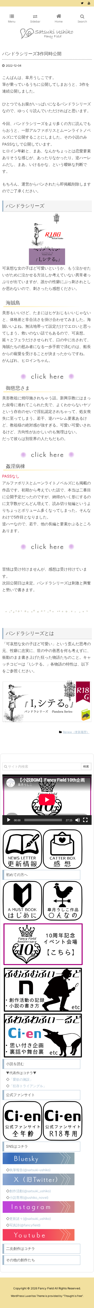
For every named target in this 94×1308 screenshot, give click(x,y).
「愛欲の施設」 (21, 1079)
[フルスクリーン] (85, 820)
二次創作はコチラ (20, 1248)
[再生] (8, 820)
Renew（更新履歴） (76, 732)
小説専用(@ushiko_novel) (28, 1198)
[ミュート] (77, 820)
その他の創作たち (20, 1260)
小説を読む (15, 1063)
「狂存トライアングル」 (28, 1086)
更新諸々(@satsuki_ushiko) (30, 1219)
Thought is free (73, 1296)
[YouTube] (89, 3)
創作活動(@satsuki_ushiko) (30, 1191)
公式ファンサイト (20, 1094)
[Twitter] (82, 3)
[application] (47, 799)
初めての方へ (17, 874)
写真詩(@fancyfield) (24, 1225)
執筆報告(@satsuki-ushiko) (30, 1170)
